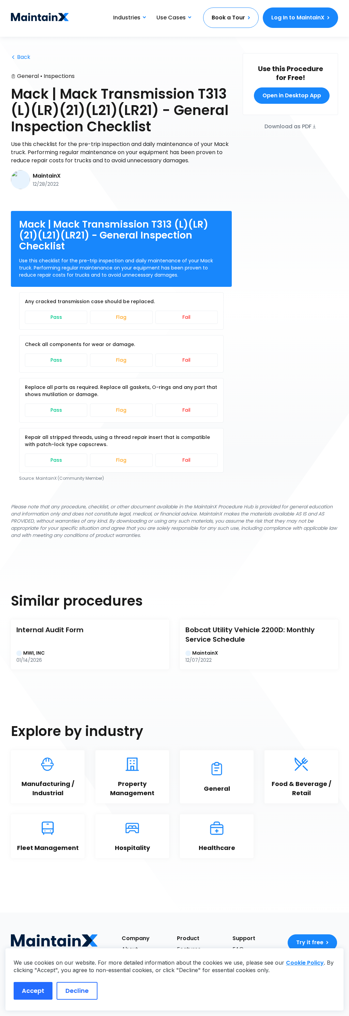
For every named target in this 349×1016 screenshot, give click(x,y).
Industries (126, 17)
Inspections (59, 76)
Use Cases (171, 17)
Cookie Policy (305, 963)
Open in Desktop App (291, 95)
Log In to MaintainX (297, 17)
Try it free (309, 942)
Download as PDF (288, 126)
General (28, 76)
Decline (77, 990)
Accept (33, 990)
